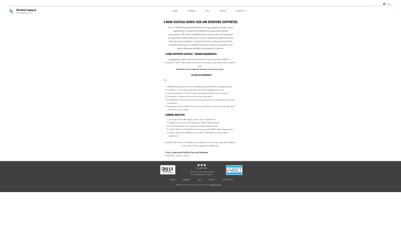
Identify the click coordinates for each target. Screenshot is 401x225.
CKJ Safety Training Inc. (26, 10)
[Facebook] (198, 165)
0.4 (165, 80)
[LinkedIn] (205, 165)
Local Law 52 (174, 59)
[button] (191, 10)
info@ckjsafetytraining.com (204, 174)
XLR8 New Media (215, 185)
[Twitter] (202, 165)
